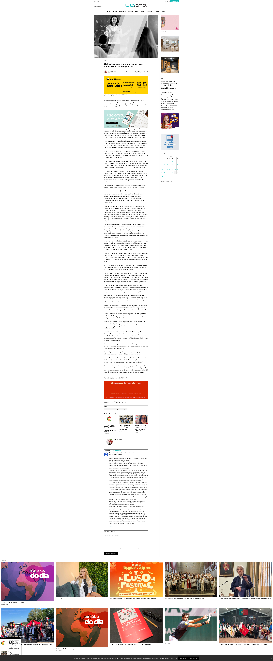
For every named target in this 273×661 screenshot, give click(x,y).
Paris (171, 105)
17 (177, 167)
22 (172, 169)
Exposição (167, 97)
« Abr (162, 176)
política (168, 107)
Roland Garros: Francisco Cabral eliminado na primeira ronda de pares (181, 642)
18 (162, 169)
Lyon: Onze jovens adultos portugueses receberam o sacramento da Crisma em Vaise (184, 598)
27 (167, 172)
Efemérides (165, 95)
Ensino (105, 60)
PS (171, 107)
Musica (163, 105)
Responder (111, 526)
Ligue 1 (162, 101)
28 (169, 172)
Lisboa (168, 101)
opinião (168, 105)
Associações (172, 81)
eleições (170, 95)
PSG (175, 107)
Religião (163, 109)
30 (175, 172)
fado (170, 97)
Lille (165, 101)
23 (175, 169)
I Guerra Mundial (173, 99)
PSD (173, 107)
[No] (271, 658)
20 (167, 169)
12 (164, 167)
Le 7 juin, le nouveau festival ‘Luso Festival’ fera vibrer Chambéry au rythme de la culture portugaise (133, 598)
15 (172, 167)
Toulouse (169, 109)
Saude (166, 109)
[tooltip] (164, 1)
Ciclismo (171, 83)
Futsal (168, 99)
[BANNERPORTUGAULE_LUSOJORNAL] (126, 390)
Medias (173, 103)
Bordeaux (163, 83)
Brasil (166, 83)
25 (162, 172)
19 (164, 169)
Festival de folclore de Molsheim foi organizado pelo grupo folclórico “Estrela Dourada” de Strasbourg (243, 644)
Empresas (175, 95)
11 (162, 167)
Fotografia (174, 97)
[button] (177, 181)
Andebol (166, 81)
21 (169, 169)
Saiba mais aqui (193, 658)
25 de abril (163, 81)
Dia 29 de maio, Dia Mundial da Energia (65, 649)
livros (171, 101)
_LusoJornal (113, 71)
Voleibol (173, 109)
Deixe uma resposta (117, 450)
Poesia (165, 107)
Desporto (171, 92)
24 (177, 169)
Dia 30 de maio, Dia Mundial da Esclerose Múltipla (13, 602)
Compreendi (183, 658)
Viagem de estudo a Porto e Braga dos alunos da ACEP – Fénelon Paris (125, 427)
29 (172, 172)
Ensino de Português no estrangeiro (118, 409)
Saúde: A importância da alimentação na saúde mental (68, 598)
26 (164, 172)
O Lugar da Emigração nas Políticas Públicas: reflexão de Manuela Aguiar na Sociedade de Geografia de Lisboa (245, 598)
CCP (169, 83)
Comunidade (166, 85)
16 (175, 167)
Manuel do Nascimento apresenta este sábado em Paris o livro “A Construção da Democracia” (132, 644)
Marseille (170, 103)
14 (169, 167)
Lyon (166, 103)
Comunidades (166, 88)
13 (167, 167)
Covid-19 (173, 90)
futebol (163, 99)
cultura (164, 92)
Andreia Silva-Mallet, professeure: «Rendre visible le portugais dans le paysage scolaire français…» (141, 428)
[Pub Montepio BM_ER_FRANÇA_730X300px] (126, 84)
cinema (175, 83)
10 (177, 164)
